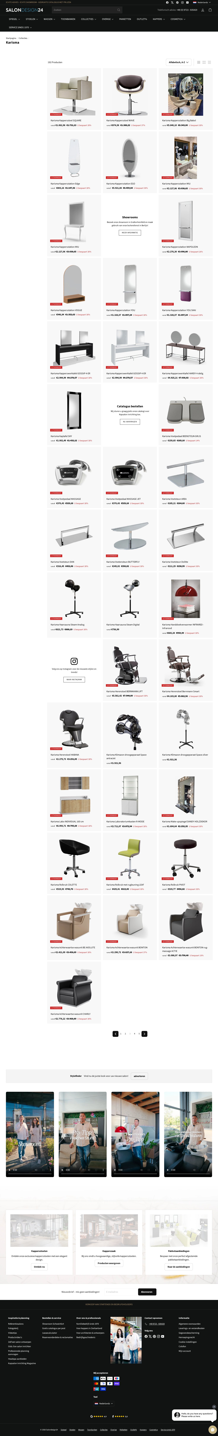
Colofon (182, 1346)
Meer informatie (130, 232)
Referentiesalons (15, 1323)
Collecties (87, 19)
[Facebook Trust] (120, 1416)
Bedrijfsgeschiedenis (85, 1337)
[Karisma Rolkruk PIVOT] (185, 863)
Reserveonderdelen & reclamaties (57, 1337)
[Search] (118, 10)
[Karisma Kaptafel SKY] (74, 414)
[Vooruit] (144, 1034)
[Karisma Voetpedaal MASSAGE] (74, 477)
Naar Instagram (74, 679)
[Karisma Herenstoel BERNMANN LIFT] (130, 669)
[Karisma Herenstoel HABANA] (74, 733)
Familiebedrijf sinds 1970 (87, 1323)
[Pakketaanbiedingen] (179, 1230)
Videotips (12, 1333)
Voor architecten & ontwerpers (90, 1333)
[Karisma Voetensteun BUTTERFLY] (130, 540)
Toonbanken (68, 19)
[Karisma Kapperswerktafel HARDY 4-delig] (185, 352)
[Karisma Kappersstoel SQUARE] (74, 99)
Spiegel (13, 19)
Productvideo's (15, 1337)
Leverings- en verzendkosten (192, 1328)
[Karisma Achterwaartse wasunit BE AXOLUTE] (74, 926)
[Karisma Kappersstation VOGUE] (74, 288)
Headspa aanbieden (17, 1358)
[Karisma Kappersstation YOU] (130, 289)
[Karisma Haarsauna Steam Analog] (74, 603)
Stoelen (31, 19)
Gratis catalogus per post (53, 1328)
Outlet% (142, 19)
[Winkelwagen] (210, 10)
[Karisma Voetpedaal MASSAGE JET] (130, 477)
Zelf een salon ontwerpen (19, 1342)
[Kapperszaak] (109, 1230)
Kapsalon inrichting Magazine (22, 1363)
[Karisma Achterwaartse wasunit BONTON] (130, 926)
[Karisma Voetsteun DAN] (74, 540)
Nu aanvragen (130, 421)
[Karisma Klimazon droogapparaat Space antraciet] (130, 735)
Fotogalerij (13, 1328)
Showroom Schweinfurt (53, 1323)
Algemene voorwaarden (190, 1323)
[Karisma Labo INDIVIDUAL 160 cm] (74, 800)
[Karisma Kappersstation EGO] (130, 162)
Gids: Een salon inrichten (19, 1346)
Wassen (48, 19)
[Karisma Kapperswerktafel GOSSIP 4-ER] (74, 352)
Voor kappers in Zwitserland (89, 1328)
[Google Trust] (98, 1416)
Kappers (158, 19)
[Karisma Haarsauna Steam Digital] (130, 603)
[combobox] (87, 10)
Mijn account (185, 1351)
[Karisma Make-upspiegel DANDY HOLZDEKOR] (185, 800)
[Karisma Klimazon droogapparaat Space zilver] (185, 733)
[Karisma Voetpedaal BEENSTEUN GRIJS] (185, 414)
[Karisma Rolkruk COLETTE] (74, 863)
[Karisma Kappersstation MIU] (185, 162)
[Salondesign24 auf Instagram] (74, 662)
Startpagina (11, 38)
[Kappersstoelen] (39, 1230)
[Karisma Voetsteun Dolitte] (185, 540)
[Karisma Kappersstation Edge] (74, 162)
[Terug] (115, 1034)
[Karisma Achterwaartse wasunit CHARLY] (74, 992)
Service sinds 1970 (19, 27)
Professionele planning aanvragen (18, 1352)
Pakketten (125, 19)
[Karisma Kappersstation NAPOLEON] (185, 225)
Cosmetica (177, 19)
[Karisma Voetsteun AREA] (185, 477)
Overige (106, 19)
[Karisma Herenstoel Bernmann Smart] (185, 670)
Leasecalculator (49, 1333)
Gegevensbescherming (189, 1333)
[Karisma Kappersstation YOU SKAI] (185, 289)
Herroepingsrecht (187, 1337)
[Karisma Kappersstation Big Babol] (185, 99)
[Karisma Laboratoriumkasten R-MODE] (130, 800)
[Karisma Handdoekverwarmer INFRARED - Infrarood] (185, 605)
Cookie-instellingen (188, 1342)
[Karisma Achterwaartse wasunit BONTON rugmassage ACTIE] (185, 927)
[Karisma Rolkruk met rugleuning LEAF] (130, 863)
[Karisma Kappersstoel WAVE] (130, 99)
